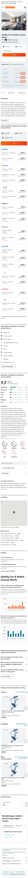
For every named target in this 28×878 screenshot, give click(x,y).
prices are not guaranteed (7, 853)
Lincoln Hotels (6, 874)
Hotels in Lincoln (8, 837)
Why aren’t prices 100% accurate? (11, 863)
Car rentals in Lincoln (9, 835)
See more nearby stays (21, 692)
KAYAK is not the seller (8, 858)
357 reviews (14, 40)
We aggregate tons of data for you (11, 861)
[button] (26, 2)
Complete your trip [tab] (8, 825)
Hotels (11, 871)
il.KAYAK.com (5, 871)
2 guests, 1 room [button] (7, 51)
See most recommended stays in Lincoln (21, 757)
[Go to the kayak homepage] (10, 7)
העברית (14, 3)
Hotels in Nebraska (20, 873)
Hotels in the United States (8, 873)
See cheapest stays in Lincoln (21, 724)
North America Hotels (19, 871)
